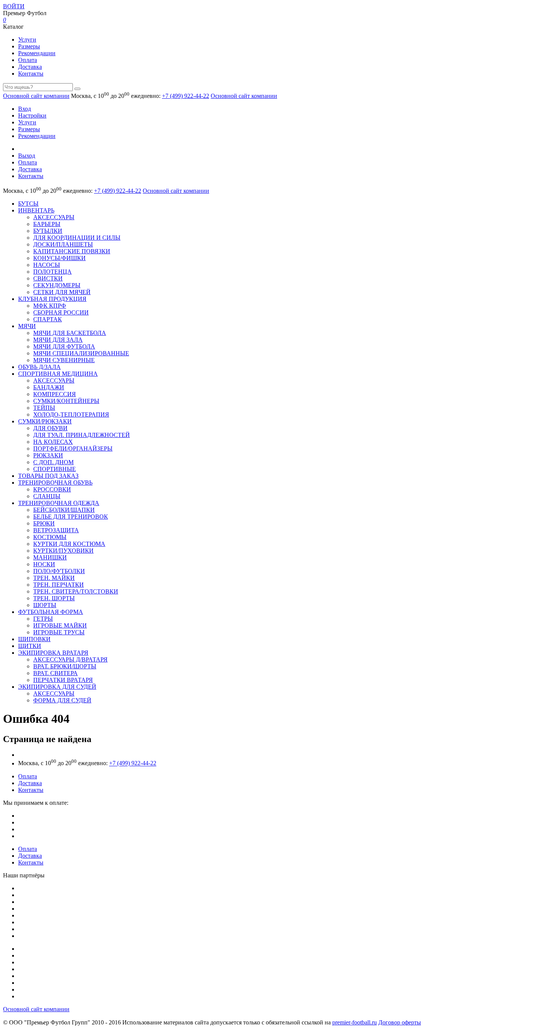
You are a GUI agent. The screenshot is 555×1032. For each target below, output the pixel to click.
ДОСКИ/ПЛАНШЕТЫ (63, 244)
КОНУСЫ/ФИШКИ (59, 258)
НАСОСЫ (46, 265)
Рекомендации (36, 53)
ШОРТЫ (44, 605)
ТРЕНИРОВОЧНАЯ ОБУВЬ (55, 482)
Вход (24, 108)
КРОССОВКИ (52, 489)
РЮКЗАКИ (48, 455)
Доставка (30, 67)
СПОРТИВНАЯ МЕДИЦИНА (58, 373)
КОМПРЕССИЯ (54, 394)
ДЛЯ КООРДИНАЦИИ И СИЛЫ (76, 237)
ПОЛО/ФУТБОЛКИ (59, 571)
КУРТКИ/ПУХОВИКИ (63, 550)
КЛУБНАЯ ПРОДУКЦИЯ (52, 299)
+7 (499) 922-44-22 (185, 96)
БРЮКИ (44, 523)
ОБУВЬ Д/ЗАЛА (39, 367)
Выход (26, 155)
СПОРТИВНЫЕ (54, 469)
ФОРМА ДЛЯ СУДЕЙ (62, 700)
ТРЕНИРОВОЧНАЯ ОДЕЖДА (58, 503)
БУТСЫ (28, 203)
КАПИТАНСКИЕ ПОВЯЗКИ (71, 251)
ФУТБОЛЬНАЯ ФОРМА (50, 612)
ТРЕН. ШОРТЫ (54, 598)
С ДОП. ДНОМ (53, 462)
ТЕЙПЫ (44, 407)
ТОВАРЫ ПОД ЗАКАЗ (48, 476)
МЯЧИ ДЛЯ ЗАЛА (58, 339)
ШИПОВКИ (34, 639)
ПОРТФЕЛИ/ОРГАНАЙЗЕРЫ (73, 448)
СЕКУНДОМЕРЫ (56, 285)
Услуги (27, 39)
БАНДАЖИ (48, 387)
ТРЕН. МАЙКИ (54, 578)
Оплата (27, 60)
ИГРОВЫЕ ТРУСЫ (59, 632)
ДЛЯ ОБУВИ (50, 428)
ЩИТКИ (29, 646)
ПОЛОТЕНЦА (52, 271)
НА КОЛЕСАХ (53, 442)
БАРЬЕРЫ (46, 224)
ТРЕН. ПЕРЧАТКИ (58, 584)
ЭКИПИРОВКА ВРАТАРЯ (53, 652)
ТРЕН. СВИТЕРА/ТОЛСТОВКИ (75, 591)
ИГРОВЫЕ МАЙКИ (60, 625)
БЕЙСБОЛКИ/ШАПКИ (64, 510)
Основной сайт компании (36, 96)
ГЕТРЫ (43, 618)
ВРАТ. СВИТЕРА (55, 673)
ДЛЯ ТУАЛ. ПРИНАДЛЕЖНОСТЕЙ (81, 435)
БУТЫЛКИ (47, 231)
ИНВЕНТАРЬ (36, 210)
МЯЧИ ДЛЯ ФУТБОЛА (64, 346)
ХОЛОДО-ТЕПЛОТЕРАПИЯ (71, 414)
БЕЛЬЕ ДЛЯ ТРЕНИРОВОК (70, 516)
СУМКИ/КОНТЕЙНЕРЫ (66, 401)
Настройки (32, 115)
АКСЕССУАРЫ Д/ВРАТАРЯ (70, 659)
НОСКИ (44, 564)
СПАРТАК (47, 319)
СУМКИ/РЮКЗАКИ (45, 421)
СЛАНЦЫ (46, 496)
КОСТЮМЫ (49, 537)
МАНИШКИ (50, 557)
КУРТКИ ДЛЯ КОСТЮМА (69, 544)
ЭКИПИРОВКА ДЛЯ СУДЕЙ (57, 686)
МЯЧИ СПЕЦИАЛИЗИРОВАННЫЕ (81, 353)
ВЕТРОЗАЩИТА (56, 530)
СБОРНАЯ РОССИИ (61, 312)
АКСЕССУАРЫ (53, 217)
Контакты (30, 73)
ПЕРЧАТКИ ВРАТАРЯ (63, 680)
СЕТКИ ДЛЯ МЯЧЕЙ (62, 292)
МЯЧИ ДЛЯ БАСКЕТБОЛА (69, 333)
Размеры (29, 46)
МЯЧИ (27, 326)
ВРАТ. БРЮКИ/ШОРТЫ (64, 666)
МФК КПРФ (49, 305)
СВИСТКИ (48, 278)
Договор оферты (399, 1022)
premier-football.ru (354, 1022)
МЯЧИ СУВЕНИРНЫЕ (64, 360)
